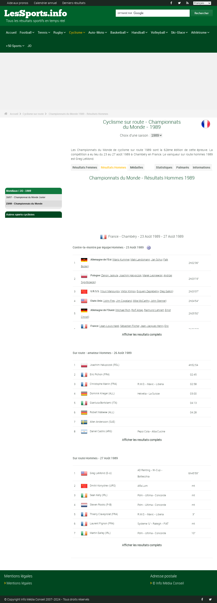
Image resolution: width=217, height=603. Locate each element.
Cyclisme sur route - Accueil (23, 182)
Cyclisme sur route (33, 113)
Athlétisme (199, 32)
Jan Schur (156, 259)
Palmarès (182, 167)
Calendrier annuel (45, 3)
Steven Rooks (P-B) (101, 504)
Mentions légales (19, 583)
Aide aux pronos (17, 3)
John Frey (109, 300)
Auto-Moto (96, 32)
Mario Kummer (121, 259)
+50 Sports (14, 46)
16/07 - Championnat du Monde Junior (25, 197)
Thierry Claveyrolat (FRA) (104, 514)
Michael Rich (123, 310)
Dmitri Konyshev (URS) (103, 485)
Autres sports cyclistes (20, 214)
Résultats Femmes (84, 167)
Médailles (136, 167)
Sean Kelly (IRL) (98, 495)
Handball (138, 32)
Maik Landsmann (140, 259)
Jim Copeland (124, 300)
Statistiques (164, 167)
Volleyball (158, 32)
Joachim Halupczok (130, 275)
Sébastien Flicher (129, 326)
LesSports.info (20, 13)
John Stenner (158, 300)
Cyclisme (75, 32)
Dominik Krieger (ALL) (102, 393)
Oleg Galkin (166, 291)
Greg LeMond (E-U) (101, 473)
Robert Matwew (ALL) (102, 412)
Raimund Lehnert (154, 310)
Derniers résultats (73, 3)
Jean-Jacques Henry (151, 326)
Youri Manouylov (110, 291)
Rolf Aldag (137, 310)
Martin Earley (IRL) (100, 532)
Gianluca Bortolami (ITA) (103, 402)
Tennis (42, 32)
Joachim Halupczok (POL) (104, 364)
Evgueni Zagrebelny (148, 291)
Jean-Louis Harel (109, 326)
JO (29, 46)
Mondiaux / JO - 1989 (18, 190)
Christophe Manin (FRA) (103, 383)
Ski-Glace (178, 32)
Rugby (58, 32)
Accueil (11, 32)
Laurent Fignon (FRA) (102, 523)
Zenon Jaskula (110, 275)
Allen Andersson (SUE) (102, 421)
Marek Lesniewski (153, 275)
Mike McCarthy (141, 300)
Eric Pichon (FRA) (100, 374)
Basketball (118, 32)
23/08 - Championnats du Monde (24, 203)
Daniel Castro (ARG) (101, 431)
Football (26, 32)
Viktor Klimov (128, 291)
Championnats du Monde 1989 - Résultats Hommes (78, 113)
